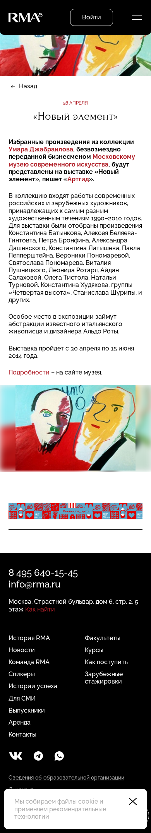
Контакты (22, 734)
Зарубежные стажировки (104, 677)
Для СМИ (22, 698)
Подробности (29, 372)
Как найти (40, 609)
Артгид (78, 179)
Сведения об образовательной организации (66, 778)
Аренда (20, 722)
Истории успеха (33, 686)
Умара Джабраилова (41, 149)
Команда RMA (29, 662)
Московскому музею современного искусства (72, 160)
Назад (28, 86)
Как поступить (106, 662)
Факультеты (102, 638)
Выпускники (27, 710)
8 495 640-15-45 (43, 572)
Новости (22, 650)
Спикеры (22, 674)
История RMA (29, 638)
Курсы (94, 650)
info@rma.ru (34, 584)
